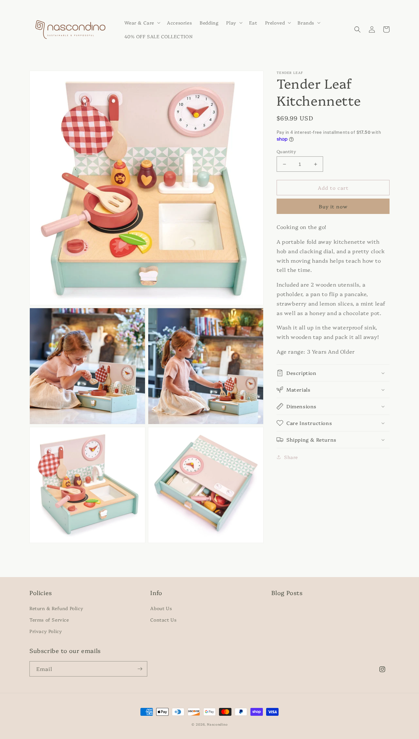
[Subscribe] (140, 669)
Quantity (286, 151)
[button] (141, 22)
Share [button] (291, 457)
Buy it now (333, 206)
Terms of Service (49, 619)
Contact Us (163, 619)
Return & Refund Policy (56, 608)
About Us (161, 608)
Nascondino (217, 724)
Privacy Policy (45, 631)
